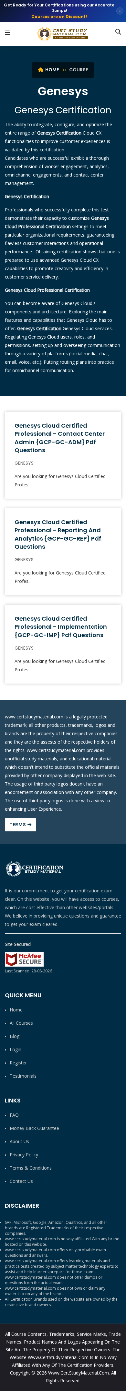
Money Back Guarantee (34, 1128)
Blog (14, 1036)
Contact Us (21, 1181)
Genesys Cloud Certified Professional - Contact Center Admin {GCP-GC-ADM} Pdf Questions (60, 437)
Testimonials (23, 1076)
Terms (18, 824)
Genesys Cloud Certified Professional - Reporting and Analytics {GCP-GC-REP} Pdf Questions (58, 534)
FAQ (14, 1115)
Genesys (24, 463)
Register (18, 1063)
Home (51, 69)
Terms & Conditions (31, 1168)
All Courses (21, 1023)
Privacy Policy (24, 1155)
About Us (19, 1141)
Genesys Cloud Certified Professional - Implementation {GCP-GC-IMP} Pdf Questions (61, 626)
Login (15, 1049)
